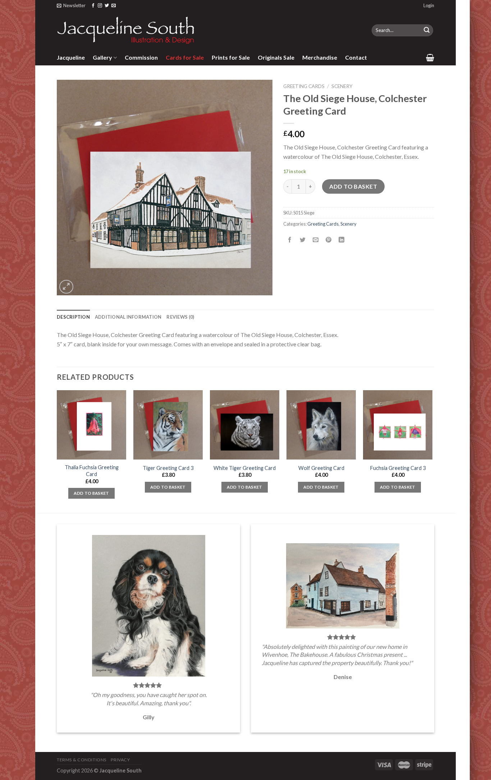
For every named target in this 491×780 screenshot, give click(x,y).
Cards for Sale (185, 57)
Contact (356, 57)
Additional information (128, 317)
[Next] (432, 450)
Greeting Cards (304, 86)
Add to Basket (353, 186)
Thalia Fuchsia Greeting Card (92, 470)
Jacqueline (71, 57)
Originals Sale (276, 57)
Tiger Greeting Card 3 (168, 468)
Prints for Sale (231, 57)
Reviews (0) (180, 317)
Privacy (120, 759)
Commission (141, 57)
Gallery (102, 57)
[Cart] (430, 57)
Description (73, 317)
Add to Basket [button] (91, 493)
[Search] (427, 30)
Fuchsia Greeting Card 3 (398, 468)
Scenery (342, 86)
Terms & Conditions (81, 759)
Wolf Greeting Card (321, 468)
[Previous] (57, 450)
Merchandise (319, 57)
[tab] (73, 317)
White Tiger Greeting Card (245, 468)
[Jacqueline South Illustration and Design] (126, 30)
